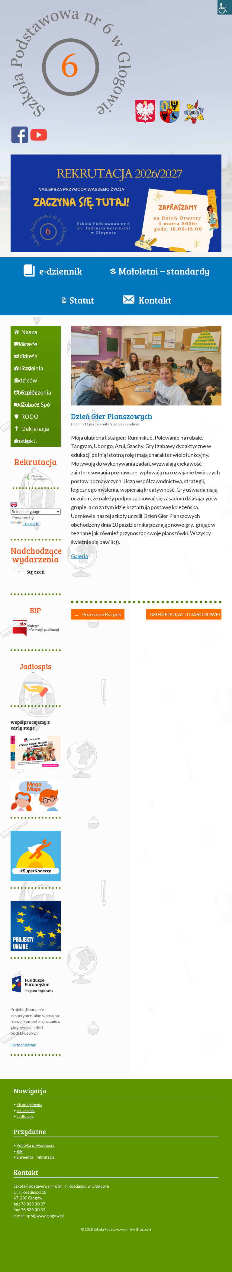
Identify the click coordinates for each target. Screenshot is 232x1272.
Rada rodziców (25, 369)
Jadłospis (25, 1116)
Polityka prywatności (35, 1145)
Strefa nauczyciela (28, 357)
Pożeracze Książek (97, 614)
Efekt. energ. (25, 442)
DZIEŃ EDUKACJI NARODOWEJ (189, 614)
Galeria (79, 556)
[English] (14, 504)
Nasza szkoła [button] (25, 333)
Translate (31, 523)
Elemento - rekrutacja (35, 1157)
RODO (29, 416)
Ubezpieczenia (33, 380)
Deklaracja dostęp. (31, 430)
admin (134, 424)
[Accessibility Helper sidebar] (225, 7)
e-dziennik (26, 1110)
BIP (20, 1151)
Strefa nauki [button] (25, 345)
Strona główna (29, 1104)
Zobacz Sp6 (35, 404)
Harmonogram (23, 1045)
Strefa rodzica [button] (25, 394)
